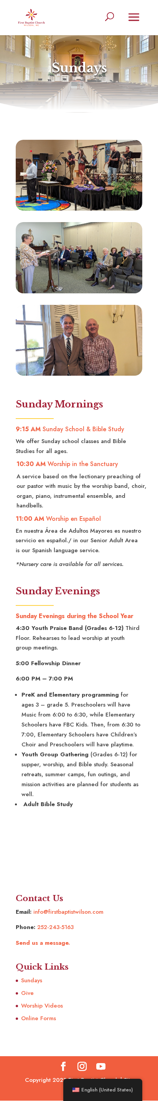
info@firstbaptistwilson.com (68, 912)
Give (27, 993)
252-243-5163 (55, 927)
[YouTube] (100, 1067)
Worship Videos (42, 1005)
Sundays (31, 980)
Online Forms (38, 1018)
